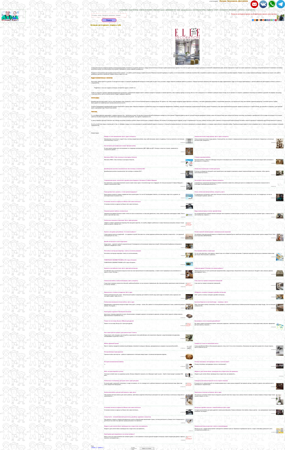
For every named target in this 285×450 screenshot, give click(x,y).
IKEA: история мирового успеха (113, 371)
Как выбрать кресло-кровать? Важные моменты (209, 180)
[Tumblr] (267, 20)
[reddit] (263, 20)
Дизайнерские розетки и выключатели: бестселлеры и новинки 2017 (124, 168)
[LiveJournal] (265, 20)
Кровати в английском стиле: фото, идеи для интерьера (121, 268)
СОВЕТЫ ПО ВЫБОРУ (145, 10)
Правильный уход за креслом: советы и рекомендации (211, 426)
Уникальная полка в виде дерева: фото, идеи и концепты (212, 136)
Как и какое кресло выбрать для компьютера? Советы (120, 332)
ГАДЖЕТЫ (210, 10)
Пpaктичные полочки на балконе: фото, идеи (208, 392)
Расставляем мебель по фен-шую (205, 250)
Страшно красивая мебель (202, 157)
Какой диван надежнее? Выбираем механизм (117, 311)
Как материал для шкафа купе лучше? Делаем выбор (120, 145)
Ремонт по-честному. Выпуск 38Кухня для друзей (119, 321)
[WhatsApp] (271, 20)
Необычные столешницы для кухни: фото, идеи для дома (121, 380)
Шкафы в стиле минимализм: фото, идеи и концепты (120, 136)
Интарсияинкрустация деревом (113, 352)
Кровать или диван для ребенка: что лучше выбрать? (120, 231)
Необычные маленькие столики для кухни (207, 168)
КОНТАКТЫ (241, 10)
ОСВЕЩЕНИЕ (123, 10)
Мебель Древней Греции (111, 343)
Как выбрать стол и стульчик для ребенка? (207, 321)
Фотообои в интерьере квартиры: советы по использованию (122, 250)
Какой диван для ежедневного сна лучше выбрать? (119, 434)
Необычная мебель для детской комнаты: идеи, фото (120, 392)
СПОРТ (216, 10)
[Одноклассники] (255, 20)
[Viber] (269, 20)
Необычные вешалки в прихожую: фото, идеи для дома (120, 220)
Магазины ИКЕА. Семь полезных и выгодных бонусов (120, 157)
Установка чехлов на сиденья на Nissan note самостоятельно (122, 201)
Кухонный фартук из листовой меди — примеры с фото (211, 302)
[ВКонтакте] (253, 20)
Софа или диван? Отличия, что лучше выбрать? (209, 268)
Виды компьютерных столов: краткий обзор (208, 211)
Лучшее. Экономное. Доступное (234, 1)
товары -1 (94, 447)
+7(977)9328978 (213, 1)
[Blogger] (259, 20)
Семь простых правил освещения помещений (208, 280)
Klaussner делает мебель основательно (116, 211)
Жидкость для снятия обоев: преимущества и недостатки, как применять (216, 371)
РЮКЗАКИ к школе (159, 10)
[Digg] (261, 20)
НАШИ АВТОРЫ (250, 10)
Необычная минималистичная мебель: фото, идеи (119, 302)
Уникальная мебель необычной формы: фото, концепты (121, 280)
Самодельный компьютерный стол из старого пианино (211, 380)
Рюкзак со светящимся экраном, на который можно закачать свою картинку (254, 14)
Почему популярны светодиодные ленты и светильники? (212, 361)
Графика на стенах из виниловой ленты (206, 343)
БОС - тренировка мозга (184, 10)
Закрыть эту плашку (146, 448)
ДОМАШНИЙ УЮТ (171, 10)
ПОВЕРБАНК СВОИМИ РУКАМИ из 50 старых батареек (120, 260)
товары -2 (100, 447)
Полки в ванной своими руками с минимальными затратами (213, 231)
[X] (257, 20)
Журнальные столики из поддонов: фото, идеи (118, 292)
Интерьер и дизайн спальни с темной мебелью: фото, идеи (212, 407)
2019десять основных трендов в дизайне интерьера (210, 292)
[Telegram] (274, 20)
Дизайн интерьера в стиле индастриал (115, 241)
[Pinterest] (276, 20)
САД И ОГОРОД (133, 10)
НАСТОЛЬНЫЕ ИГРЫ (199, 10)
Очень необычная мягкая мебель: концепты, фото (210, 192)
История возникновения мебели (114, 361)
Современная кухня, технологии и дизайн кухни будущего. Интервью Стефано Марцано (130, 180)
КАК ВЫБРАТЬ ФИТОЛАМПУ (228, 10)
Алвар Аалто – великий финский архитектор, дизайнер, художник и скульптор (127, 417)
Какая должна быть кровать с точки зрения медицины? (120, 192)
